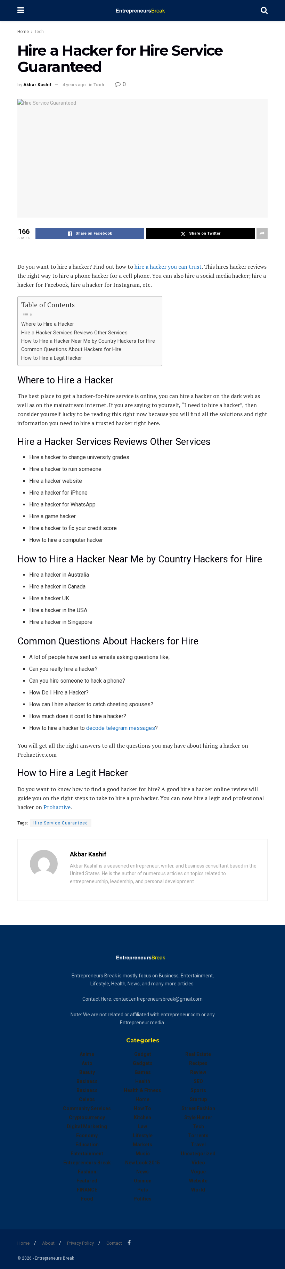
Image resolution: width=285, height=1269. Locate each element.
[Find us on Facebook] (129, 1243)
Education (87, 1144)
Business (87, 1081)
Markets (142, 1144)
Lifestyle (143, 1135)
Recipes (198, 1063)
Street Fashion (198, 1108)
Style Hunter (198, 1117)
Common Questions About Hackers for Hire (71, 349)
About (48, 1243)
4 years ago (74, 84)
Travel (198, 1144)
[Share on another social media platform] (262, 233)
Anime (87, 1054)
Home (23, 31)
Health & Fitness (142, 1090)
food (87, 1199)
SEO (198, 1081)
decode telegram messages (120, 728)
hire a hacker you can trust (168, 266)
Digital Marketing (87, 1126)
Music (143, 1153)
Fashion (87, 1171)
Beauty (87, 1072)
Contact (114, 1243)
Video (198, 1162)
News (142, 1171)
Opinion (143, 1180)
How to (142, 1108)
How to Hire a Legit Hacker (51, 358)
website (198, 1180)
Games (143, 1072)
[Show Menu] (20, 10)
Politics (142, 1199)
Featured (86, 1180)
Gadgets (143, 1063)
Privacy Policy (80, 1243)
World (198, 1190)
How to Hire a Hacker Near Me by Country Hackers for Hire (88, 341)
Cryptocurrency (87, 1117)
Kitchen (142, 1117)
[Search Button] (264, 10)
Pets (142, 1190)
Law (142, 1126)
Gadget (142, 1054)
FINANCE (87, 1190)
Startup (198, 1099)
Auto (87, 1063)
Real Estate (198, 1054)
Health (142, 1081)
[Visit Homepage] (142, 10)
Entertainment (87, 1153)
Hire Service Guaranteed (60, 823)
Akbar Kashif (37, 84)
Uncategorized (198, 1153)
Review (198, 1072)
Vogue (198, 1171)
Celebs (87, 1099)
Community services (87, 1108)
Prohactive (57, 807)
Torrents (198, 1135)
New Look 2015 (142, 1162)
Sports (198, 1090)
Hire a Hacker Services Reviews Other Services (74, 333)
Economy (87, 1135)
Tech (39, 31)
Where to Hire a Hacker (47, 324)
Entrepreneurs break (87, 1162)
